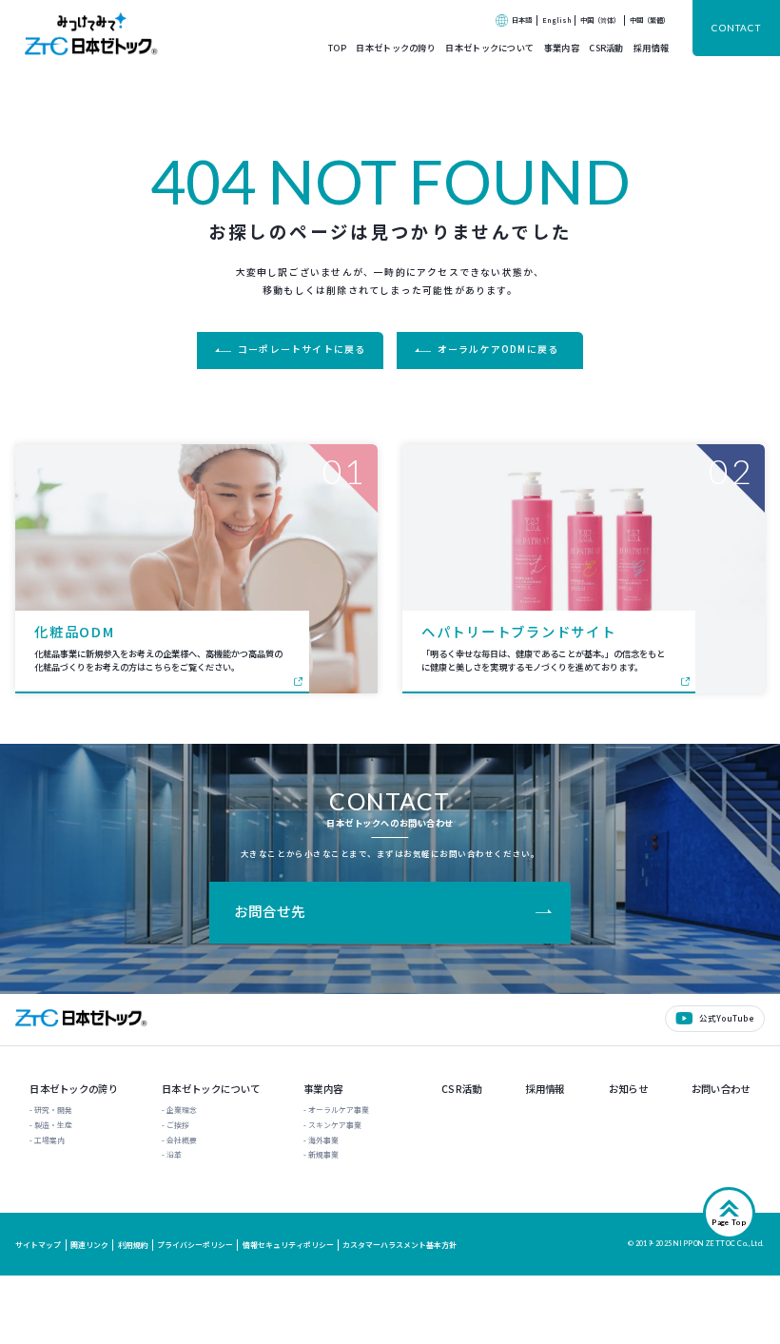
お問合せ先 (269, 911)
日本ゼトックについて (489, 47)
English (556, 20)
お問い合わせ (721, 1089)
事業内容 (561, 47)
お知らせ (628, 1089)
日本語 (522, 20)
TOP (337, 47)
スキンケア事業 (334, 1125)
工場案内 (49, 1140)
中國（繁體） (650, 20)
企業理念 (181, 1109)
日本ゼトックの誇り (396, 47)
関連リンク (89, 1244)
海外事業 (323, 1140)
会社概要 (181, 1140)
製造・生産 (53, 1125)
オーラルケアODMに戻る (498, 349)
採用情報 (651, 47)
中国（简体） (600, 20)
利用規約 (133, 1244)
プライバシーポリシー (195, 1244)
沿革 (174, 1154)
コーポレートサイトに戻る (301, 349)
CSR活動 (606, 47)
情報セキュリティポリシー (288, 1244)
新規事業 (323, 1154)
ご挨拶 (177, 1125)
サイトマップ (38, 1244)
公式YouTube (726, 1017)
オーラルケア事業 (338, 1109)
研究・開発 (53, 1109)
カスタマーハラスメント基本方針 (399, 1244)
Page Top (730, 1222)
